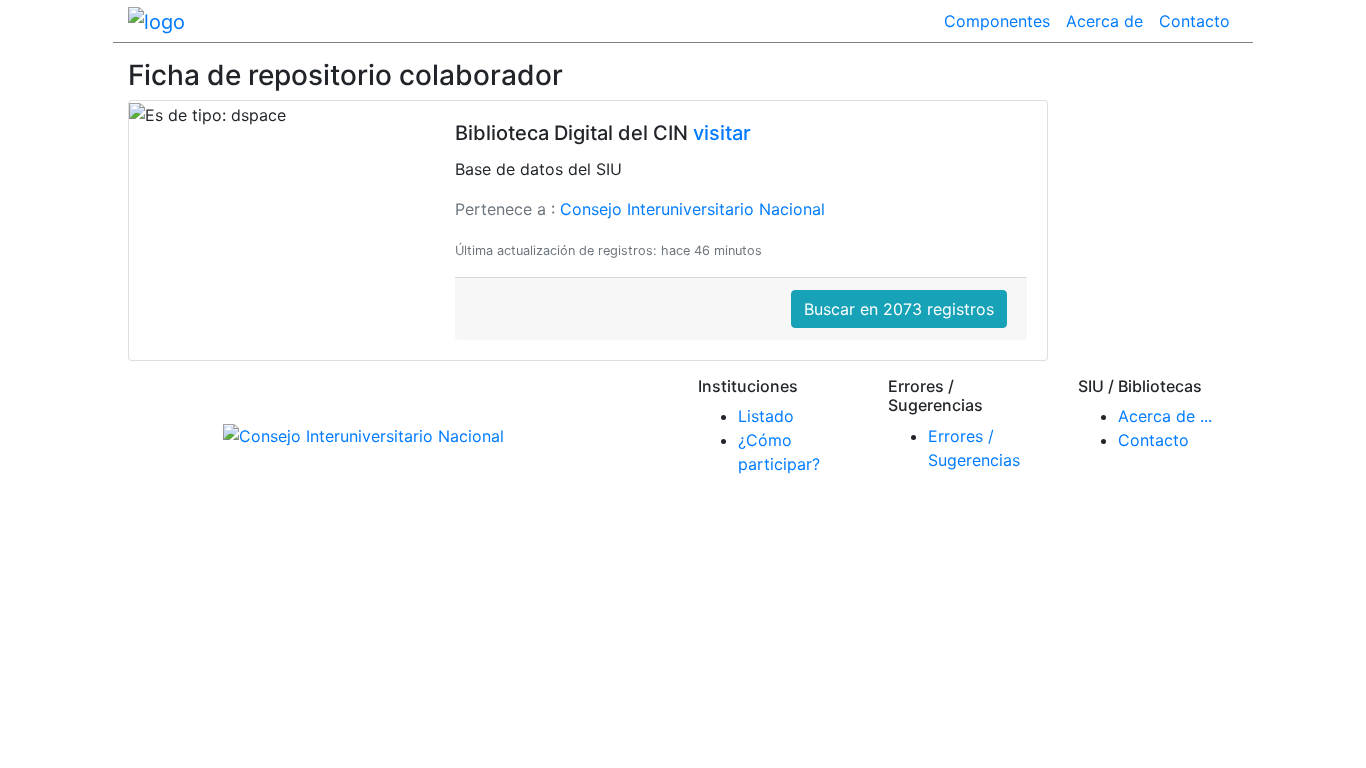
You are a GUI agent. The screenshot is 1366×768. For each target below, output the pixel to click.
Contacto (1194, 21)
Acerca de (1104, 21)
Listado (766, 416)
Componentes (997, 21)
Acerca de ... (1165, 416)
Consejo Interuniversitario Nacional (692, 209)
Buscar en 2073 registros (899, 309)
